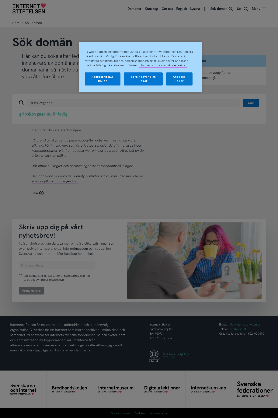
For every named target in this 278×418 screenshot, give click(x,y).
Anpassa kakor (179, 79)
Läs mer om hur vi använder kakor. (163, 65)
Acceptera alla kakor (103, 79)
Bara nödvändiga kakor (143, 79)
